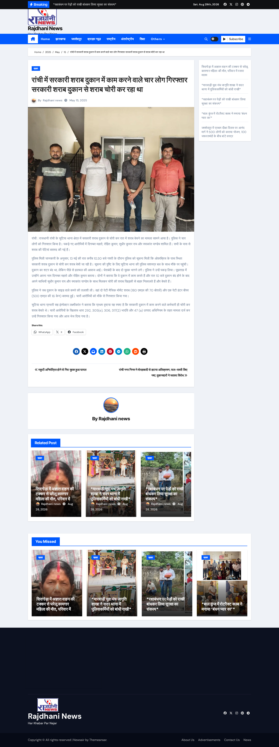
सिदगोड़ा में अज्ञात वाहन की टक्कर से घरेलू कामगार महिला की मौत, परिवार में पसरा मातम (55, 496)
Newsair (78, 740)
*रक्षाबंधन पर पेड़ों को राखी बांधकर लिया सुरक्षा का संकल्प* (165, 493)
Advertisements (209, 740)
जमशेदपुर (76, 39)
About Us (187, 740)
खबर (36, 68)
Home (45, 39)
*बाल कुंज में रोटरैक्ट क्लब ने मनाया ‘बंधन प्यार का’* (222, 606)
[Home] (33, 39)
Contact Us (232, 740)
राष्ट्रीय (111, 39)
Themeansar (97, 740)
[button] (249, 39)
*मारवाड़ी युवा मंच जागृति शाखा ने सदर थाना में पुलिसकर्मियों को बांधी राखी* (110, 493)
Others (157, 39)
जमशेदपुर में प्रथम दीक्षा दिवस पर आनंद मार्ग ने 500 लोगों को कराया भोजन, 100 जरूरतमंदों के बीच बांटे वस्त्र (224, 132)
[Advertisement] (64, 661)
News (247, 740)
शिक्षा (142, 39)
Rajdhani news (52, 100)
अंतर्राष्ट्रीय (127, 39)
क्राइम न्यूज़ (94, 39)
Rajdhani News (45, 28)
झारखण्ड (61, 39)
